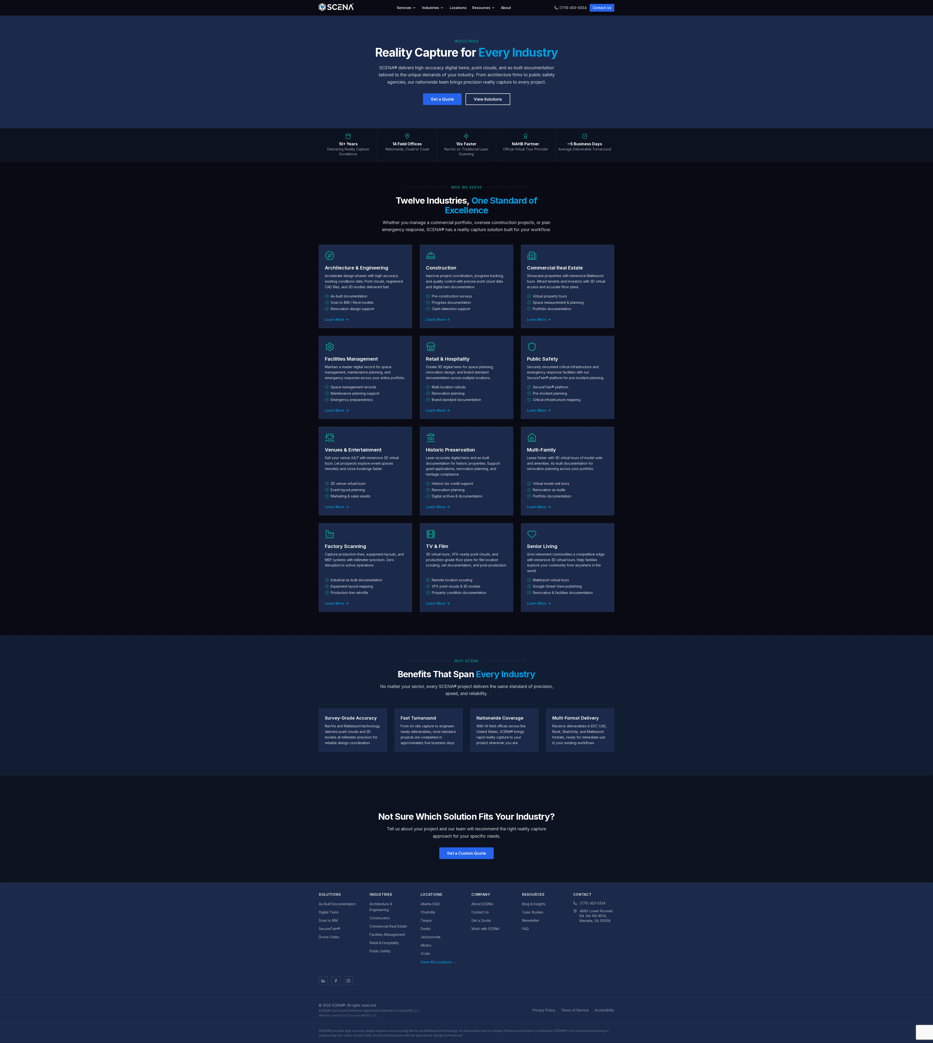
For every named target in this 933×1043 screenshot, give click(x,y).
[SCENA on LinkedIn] (323, 980)
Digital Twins (329, 912)
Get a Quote (442, 99)
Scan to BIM (328, 920)
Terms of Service (575, 1010)
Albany (426, 945)
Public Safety (380, 951)
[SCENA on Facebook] (335, 980)
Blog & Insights (533, 904)
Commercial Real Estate (388, 926)
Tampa (426, 920)
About (506, 8)
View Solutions (488, 99)
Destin (426, 929)
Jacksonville (431, 937)
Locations (458, 8)
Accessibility (604, 1010)
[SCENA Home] (336, 7)
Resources (481, 8)
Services (404, 8)
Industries (430, 8)
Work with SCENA (485, 929)
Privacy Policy (544, 1010)
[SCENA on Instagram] (348, 980)
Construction (380, 918)
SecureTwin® (329, 929)
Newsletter (530, 920)
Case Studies (532, 912)
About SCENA (482, 904)
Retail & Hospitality (384, 943)
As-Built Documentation (337, 904)
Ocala (425, 953)
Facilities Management (387, 934)
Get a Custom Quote (466, 853)
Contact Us (602, 8)
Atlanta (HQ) (430, 904)
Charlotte (428, 912)
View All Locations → (438, 962)
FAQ (525, 929)
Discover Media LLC (362, 1015)
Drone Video (329, 937)
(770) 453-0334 (573, 8)
